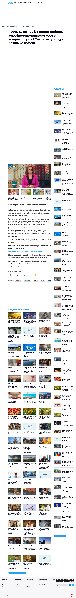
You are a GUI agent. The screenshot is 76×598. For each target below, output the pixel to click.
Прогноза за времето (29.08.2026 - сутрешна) (45, 564)
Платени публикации (5, 592)
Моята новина (5, 584)
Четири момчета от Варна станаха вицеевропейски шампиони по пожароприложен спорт (45, 402)
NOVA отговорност (43, 580)
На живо (36, 2)
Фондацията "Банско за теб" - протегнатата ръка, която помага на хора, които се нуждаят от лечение (29, 386)
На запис (30, 2)
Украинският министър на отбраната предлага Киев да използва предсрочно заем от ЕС (68, 104)
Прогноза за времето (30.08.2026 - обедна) (28, 336)
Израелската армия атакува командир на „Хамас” (67, 446)
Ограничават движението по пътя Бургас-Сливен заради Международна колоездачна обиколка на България (14, 338)
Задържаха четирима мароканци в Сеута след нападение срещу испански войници (67, 463)
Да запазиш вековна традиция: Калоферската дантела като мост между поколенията (29, 566)
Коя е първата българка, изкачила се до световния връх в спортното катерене (67, 423)
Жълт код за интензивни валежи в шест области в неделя (14, 465)
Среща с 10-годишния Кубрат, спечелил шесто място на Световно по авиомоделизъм (13, 566)
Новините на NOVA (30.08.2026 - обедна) (67, 216)
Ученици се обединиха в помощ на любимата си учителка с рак (14, 547)
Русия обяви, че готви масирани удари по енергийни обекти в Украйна (67, 165)
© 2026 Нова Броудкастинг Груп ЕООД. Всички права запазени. (11, 595)
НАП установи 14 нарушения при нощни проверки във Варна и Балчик (44, 369)
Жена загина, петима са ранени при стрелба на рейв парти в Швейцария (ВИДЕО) (67, 297)
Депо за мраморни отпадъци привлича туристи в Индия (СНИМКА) (67, 518)
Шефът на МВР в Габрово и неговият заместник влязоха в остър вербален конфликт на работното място (29, 482)
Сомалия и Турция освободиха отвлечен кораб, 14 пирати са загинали (67, 479)
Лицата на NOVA (18, 582)
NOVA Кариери (42, 582)
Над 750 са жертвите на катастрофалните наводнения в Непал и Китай (67, 279)
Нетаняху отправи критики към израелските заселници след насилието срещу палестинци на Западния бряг (66, 507)
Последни (4, 580)
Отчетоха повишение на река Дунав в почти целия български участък (29, 465)
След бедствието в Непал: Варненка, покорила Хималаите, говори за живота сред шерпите (44, 548)
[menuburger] (3, 2)
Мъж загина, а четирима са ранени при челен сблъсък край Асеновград (45, 385)
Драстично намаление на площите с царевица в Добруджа (45, 417)
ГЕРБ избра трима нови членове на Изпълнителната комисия (29, 354)
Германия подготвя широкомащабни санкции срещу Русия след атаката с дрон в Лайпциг (67, 406)
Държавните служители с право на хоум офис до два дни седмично (45, 354)
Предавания (29, 582)
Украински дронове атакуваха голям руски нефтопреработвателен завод (67, 332)
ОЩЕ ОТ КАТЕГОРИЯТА (17, 573)
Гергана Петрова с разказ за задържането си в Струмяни (14, 497)
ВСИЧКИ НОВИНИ (60, 536)
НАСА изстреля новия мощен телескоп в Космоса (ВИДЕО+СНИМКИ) (67, 95)
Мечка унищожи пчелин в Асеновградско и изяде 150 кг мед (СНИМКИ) (45, 529)
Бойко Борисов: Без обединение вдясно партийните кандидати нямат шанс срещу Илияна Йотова (45, 466)
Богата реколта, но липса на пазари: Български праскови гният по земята (13, 418)
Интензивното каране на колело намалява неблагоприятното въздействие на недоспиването (67, 488)
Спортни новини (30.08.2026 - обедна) (67, 208)
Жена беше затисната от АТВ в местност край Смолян (45, 432)
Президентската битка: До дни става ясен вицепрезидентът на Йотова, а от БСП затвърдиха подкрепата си (14, 448)
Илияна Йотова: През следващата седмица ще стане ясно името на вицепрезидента (14, 514)
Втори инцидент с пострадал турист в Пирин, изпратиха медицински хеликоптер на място (29, 515)
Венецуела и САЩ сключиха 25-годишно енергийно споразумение (67, 141)
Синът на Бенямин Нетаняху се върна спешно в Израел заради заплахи (66, 397)
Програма (23, 2)
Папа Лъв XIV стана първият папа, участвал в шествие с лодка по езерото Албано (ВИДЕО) (29, 322)
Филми (28, 586)
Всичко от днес (5, 582)
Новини (16, 2)
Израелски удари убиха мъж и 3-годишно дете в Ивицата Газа (68, 157)
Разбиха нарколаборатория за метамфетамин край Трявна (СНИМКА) (14, 369)
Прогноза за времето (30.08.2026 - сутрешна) (29, 432)
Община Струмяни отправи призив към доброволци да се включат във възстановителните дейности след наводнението (28, 448)
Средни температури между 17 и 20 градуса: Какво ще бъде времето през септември (14, 322)
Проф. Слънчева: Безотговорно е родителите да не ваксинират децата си (67, 350)
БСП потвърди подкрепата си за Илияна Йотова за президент (12, 481)
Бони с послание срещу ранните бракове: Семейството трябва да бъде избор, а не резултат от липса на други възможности (29, 531)
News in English (42, 584)
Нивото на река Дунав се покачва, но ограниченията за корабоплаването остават (29, 370)
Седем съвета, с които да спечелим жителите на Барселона (67, 471)
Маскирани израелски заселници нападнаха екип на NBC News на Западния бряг (67, 371)
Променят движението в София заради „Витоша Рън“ (14, 432)
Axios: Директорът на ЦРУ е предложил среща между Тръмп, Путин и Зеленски (68, 454)
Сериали (28, 584)
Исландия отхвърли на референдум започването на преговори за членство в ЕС (67, 182)
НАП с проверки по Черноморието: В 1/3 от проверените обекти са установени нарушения (29, 401)
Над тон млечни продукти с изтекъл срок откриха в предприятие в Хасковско (44, 515)
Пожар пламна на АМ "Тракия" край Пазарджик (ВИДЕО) (44, 446)
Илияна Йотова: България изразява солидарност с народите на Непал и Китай (13, 531)
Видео (3, 586)
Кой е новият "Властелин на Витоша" (67, 149)
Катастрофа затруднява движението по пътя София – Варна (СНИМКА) (14, 354)
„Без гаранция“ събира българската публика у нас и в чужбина (14, 401)
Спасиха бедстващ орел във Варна (45, 321)
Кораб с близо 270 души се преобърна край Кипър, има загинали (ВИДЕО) (67, 122)
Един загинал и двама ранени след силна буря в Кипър (68, 497)
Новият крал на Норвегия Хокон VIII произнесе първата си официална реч (67, 526)
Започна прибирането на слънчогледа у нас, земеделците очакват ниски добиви (29, 418)
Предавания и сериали (19, 584)
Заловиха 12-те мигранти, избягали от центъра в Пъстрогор (29, 497)
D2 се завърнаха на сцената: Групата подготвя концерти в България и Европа (13, 385)
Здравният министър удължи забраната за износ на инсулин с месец (25, 251)
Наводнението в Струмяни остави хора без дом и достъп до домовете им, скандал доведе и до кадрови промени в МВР (29, 548)
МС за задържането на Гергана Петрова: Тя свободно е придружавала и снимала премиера (44, 498)
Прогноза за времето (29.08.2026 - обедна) (44, 480)
